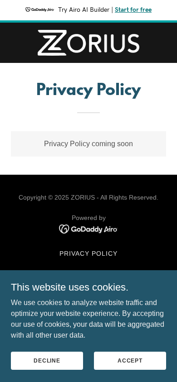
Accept (130, 360)
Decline (47, 360)
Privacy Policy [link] (88, 253)
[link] (88, 42)
